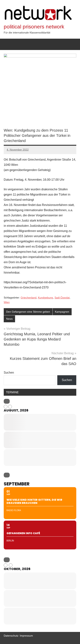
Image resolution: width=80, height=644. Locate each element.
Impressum (26, 635)
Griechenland (28, 297)
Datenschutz (11, 635)
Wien (7, 302)
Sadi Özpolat (62, 297)
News (9, 318)
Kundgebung (45, 297)
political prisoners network (34, 27)
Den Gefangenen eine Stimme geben (28, 311)
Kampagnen (62, 311)
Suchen (9, 372)
